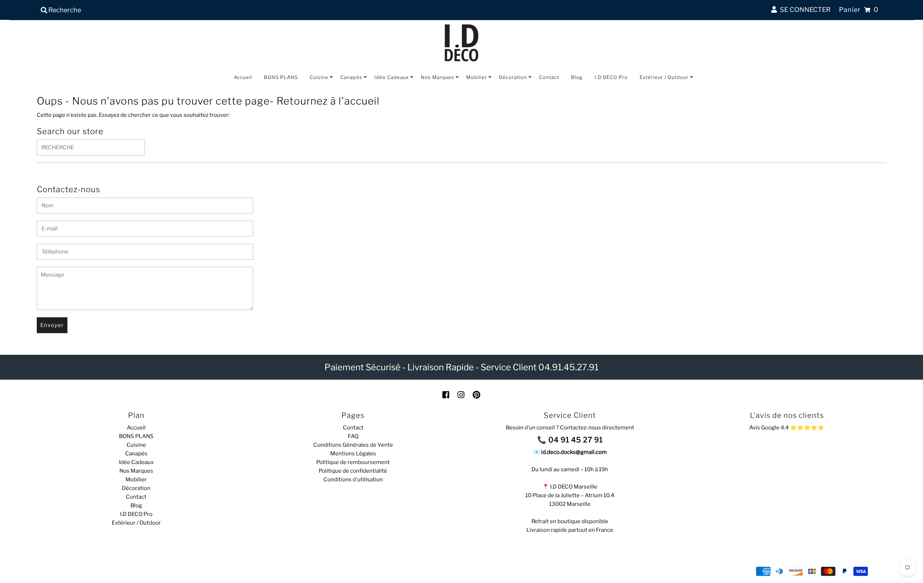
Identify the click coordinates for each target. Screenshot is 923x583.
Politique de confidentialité (353, 471)
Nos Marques (437, 77)
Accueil (243, 77)
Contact (549, 77)
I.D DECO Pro (611, 77)
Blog (577, 77)
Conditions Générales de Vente (353, 445)
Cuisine (319, 77)
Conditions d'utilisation (353, 479)
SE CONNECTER (804, 9)
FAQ (353, 436)
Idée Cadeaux (391, 77)
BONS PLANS (281, 77)
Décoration (513, 77)
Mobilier (476, 77)
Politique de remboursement (353, 462)
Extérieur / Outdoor (664, 77)
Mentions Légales (353, 453)
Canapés (351, 77)
